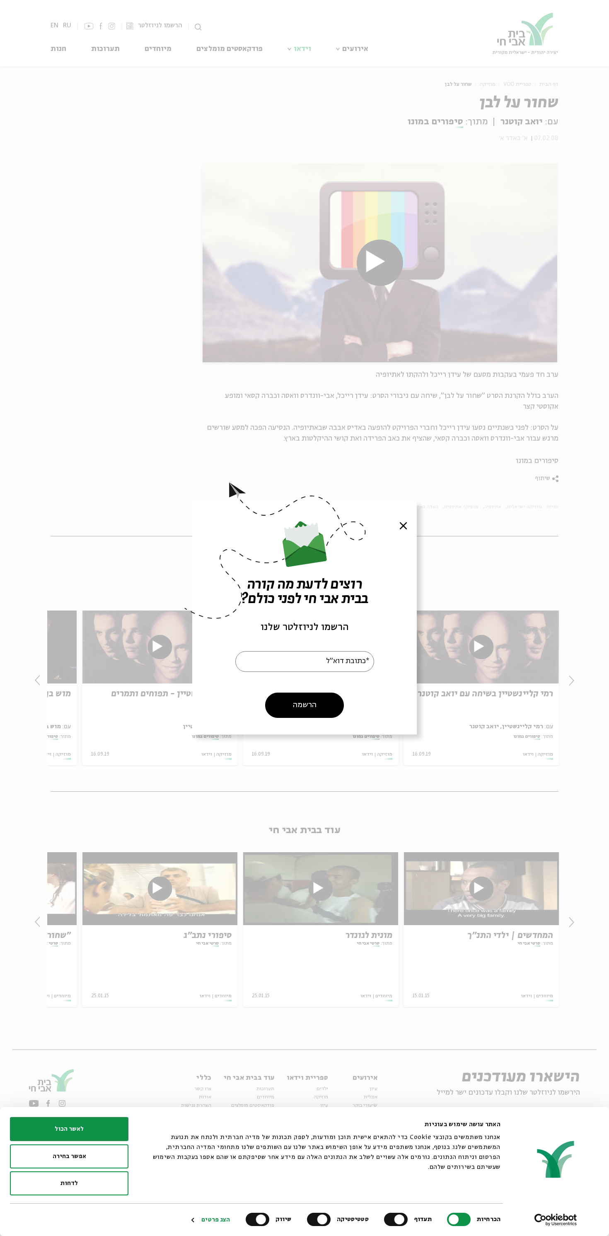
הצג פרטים (215, 1220)
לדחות (69, 1183)
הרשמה (305, 705)
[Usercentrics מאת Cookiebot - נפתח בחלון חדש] (556, 1220)
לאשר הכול (69, 1129)
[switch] (397, 1219)
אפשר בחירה (69, 1156)
